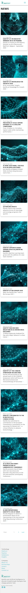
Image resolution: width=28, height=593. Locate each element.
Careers (3, 566)
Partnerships (5, 564)
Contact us (4, 570)
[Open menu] (25, 2)
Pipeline (4, 553)
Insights (4, 557)
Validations (5, 555)
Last (23, 532)
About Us (4, 562)
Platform (4, 551)
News (3, 568)
